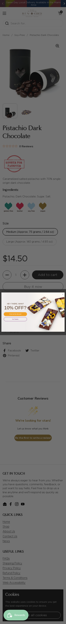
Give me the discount (15, 314)
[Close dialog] (63, 294)
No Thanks (15, 319)
